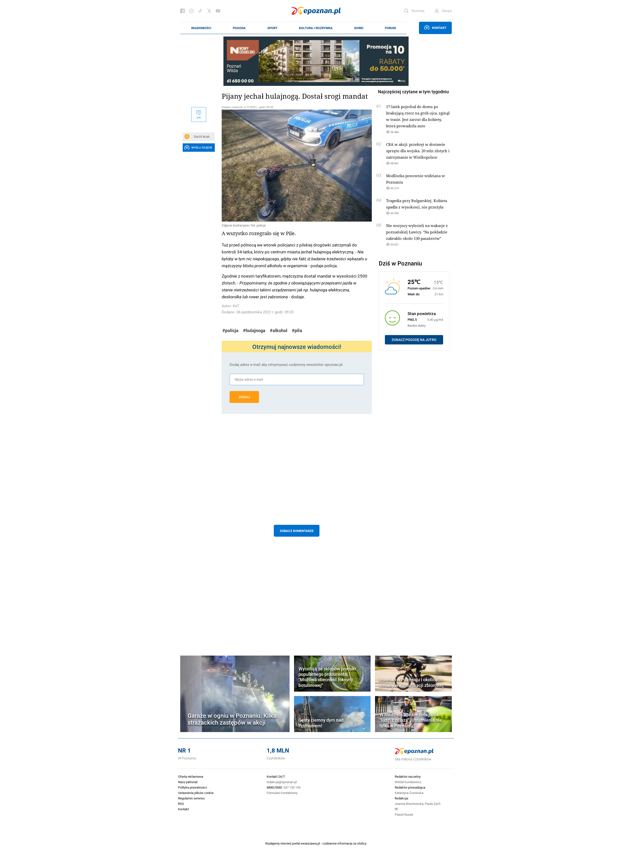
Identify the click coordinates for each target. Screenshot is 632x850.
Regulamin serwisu (191, 798)
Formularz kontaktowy (282, 793)
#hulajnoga (254, 330)
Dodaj (244, 397)
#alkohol (278, 330)
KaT (236, 305)
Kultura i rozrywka (316, 28)
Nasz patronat (188, 782)
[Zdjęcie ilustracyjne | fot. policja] (297, 166)
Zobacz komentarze (297, 531)
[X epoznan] (209, 11)
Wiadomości (201, 28)
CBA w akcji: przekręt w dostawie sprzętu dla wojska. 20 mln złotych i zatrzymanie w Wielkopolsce (418, 151)
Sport (272, 28)
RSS (181, 804)
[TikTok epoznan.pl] (200, 11)
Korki (358, 28)
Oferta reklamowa (190, 776)
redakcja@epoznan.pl (282, 782)
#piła (297, 330)
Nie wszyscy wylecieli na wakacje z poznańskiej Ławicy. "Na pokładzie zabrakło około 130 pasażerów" (417, 232)
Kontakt (439, 28)
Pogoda (239, 28)
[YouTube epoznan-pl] (218, 11)
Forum (390, 28)
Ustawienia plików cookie (196, 793)
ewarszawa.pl (310, 843)
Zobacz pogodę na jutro (414, 340)
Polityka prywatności (192, 787)
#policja (230, 330)
